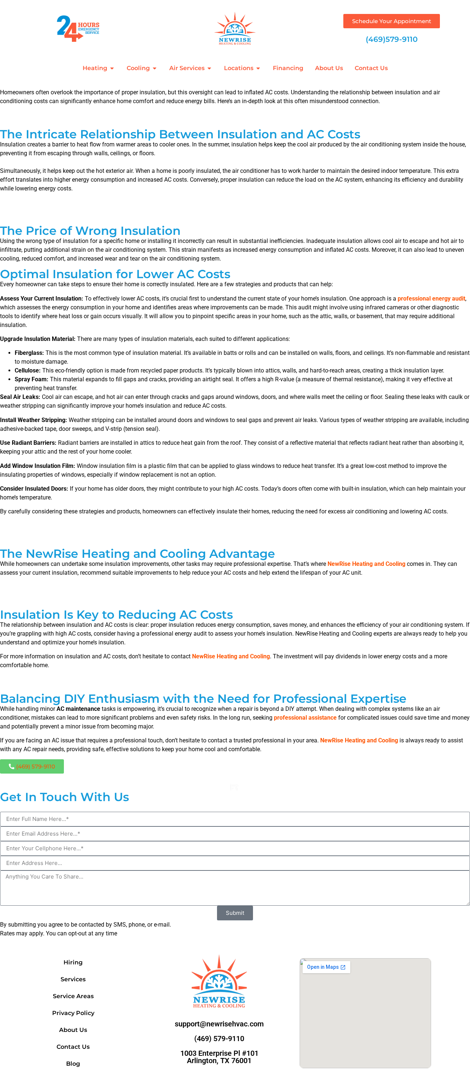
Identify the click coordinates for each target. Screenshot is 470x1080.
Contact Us (73, 1046)
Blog (73, 1063)
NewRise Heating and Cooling (366, 563)
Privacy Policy (73, 1013)
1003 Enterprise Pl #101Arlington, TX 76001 (219, 1057)
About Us (73, 1029)
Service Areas (73, 996)
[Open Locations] (258, 68)
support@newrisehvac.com (219, 1023)
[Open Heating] (112, 68)
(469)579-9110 (391, 39)
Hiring (73, 962)
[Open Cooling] (155, 68)
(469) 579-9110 (219, 1038)
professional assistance (305, 717)
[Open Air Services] (209, 68)
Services (73, 979)
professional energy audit (431, 298)
